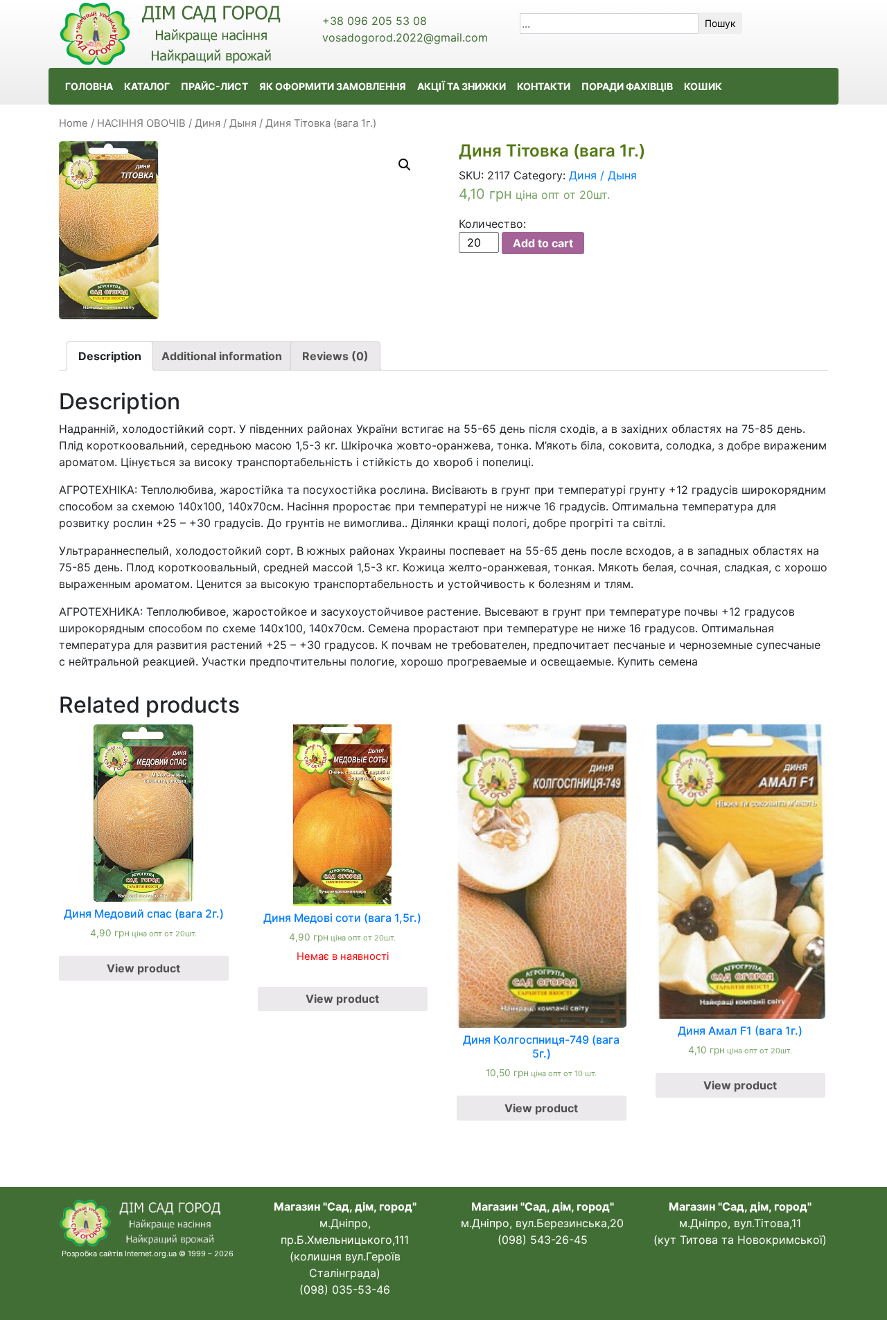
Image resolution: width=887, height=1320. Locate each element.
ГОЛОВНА (89, 86)
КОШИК (703, 86)
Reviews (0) (335, 356)
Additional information (221, 356)
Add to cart (543, 243)
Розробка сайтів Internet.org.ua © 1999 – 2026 (148, 1253)
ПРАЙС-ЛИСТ (214, 86)
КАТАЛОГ (147, 86)
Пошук (720, 23)
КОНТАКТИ (543, 86)
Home (73, 123)
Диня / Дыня (225, 123)
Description (109, 356)
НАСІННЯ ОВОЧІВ (141, 123)
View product (143, 968)
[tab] (110, 356)
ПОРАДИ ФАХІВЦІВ (627, 86)
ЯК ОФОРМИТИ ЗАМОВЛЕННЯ (332, 86)
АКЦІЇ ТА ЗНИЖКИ (461, 86)
